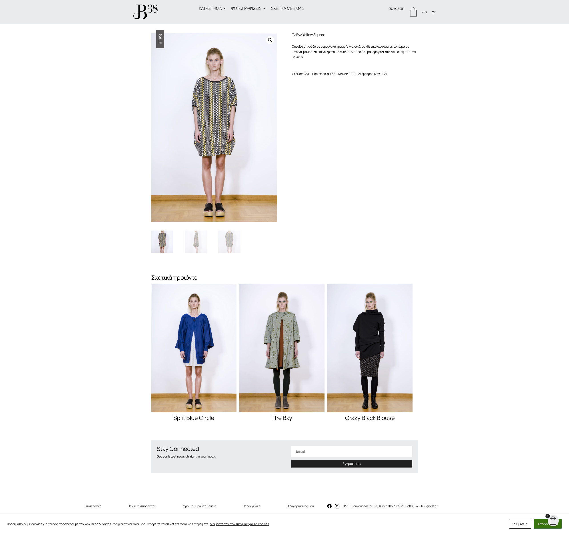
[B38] (329, 507)
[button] (270, 40)
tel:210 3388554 (407, 506)
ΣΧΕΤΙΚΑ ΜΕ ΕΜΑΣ (287, 9)
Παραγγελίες (251, 506)
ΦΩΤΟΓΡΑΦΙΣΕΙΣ (246, 9)
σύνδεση (397, 9)
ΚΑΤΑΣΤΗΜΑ (210, 9)
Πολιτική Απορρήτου (142, 506)
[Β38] (145, 11)
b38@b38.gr (429, 506)
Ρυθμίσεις (520, 524)
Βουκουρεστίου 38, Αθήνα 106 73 (374, 506)
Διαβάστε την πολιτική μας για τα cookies (239, 524)
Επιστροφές (92, 506)
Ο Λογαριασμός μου (300, 506)
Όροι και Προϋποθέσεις (199, 506)
